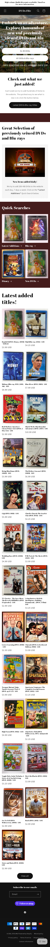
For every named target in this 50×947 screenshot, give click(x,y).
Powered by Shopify (25, 934)
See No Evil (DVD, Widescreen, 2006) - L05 (11, 822)
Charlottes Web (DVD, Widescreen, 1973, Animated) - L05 (36, 734)
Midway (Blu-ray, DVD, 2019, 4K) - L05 (13, 385)
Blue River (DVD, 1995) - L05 (36, 384)
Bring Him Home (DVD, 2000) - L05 (11, 472)
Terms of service (25, 938)
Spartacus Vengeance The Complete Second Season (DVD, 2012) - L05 (35, 689)
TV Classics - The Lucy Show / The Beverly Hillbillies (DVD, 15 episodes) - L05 (13, 600)
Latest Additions (10, 245)
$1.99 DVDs (25, 51)
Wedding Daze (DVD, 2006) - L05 (13, 557)
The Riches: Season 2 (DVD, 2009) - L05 (35, 472)
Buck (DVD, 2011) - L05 (34, 820)
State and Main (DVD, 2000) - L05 (13, 864)
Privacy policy (13, 938)
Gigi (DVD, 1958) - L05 (10, 513)
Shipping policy (38, 938)
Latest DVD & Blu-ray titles (25, 105)
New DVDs (30, 281)
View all (25, 876)
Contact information (26, 941)
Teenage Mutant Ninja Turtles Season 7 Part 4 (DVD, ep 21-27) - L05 (11, 689)
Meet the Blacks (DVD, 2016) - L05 (36, 777)
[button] (5, 11)
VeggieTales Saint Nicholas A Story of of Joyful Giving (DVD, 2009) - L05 (13, 778)
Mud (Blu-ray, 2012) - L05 (34, 342)
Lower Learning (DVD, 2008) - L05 (13, 646)
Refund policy (38, 934)
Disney (5, 281)
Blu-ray (29, 245)
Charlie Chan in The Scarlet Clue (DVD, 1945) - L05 (36, 514)
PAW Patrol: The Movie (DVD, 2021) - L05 (36, 557)
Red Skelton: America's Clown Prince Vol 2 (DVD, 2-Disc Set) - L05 (12, 429)
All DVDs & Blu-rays (25, 58)
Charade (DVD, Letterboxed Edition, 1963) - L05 (36, 646)
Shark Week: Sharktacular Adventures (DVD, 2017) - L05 (36, 428)
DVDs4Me (15, 934)
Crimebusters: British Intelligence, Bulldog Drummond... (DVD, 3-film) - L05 (36, 601)
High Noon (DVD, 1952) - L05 (12, 732)
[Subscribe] (38, 894)
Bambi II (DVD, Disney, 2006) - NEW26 (13, 343)
